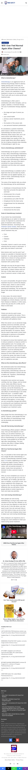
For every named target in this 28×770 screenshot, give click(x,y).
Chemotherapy (5, 82)
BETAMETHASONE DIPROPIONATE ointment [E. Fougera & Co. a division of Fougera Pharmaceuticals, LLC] (13, 664)
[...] (2, 637)
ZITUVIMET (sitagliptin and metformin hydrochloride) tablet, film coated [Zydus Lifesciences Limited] (12, 652)
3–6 (5, 460)
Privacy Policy (19, 760)
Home (4, 39)
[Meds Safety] (10, 3)
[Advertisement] (14, 21)
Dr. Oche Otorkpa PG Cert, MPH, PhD (11, 52)
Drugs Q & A (20, 39)
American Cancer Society (8, 226)
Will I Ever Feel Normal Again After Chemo (14, 543)
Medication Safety (11, 39)
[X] (14, 580)
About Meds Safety (10, 760)
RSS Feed (3, 691)
